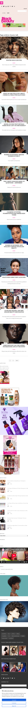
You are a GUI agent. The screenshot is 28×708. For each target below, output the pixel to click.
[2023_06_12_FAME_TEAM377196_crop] (14, 651)
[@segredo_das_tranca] (22, 667)
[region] (14, 698)
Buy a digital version (4, 368)
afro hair (13, 633)
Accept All (14, 700)
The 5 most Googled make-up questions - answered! (14, 182)
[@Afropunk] (5, 667)
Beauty (18, 633)
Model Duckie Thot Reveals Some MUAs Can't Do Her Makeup (14, 124)
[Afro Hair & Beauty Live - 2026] (10, 454)
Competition (4, 635)
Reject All (14, 706)
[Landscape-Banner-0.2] (14, 26)
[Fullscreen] (26, 562)
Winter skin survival (14, 60)
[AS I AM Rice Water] (14, 434)
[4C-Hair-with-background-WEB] (14, 595)
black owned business (15, 635)
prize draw (11, 638)
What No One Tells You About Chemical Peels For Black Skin (14, 94)
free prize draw (4, 638)
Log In (25, 8)
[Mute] (24, 562)
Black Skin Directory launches (14, 277)
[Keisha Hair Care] (10, 474)
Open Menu (1, 2)
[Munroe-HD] (14, 621)
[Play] (1, 562)
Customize (14, 703)
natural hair (4, 633)
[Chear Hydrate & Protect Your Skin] (10, 406)
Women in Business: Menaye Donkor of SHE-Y (14, 155)
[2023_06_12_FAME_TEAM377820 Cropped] (22, 651)
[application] (14, 555)
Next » (17, 360)
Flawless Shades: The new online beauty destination (14, 311)
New (9, 633)
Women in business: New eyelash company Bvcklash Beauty (14, 246)
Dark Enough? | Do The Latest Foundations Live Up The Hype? (14, 346)
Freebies (22, 635)
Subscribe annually (4, 369)
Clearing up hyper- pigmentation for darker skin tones (14, 213)
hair (9, 635)
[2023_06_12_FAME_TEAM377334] (5, 651)
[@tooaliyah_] (14, 667)
